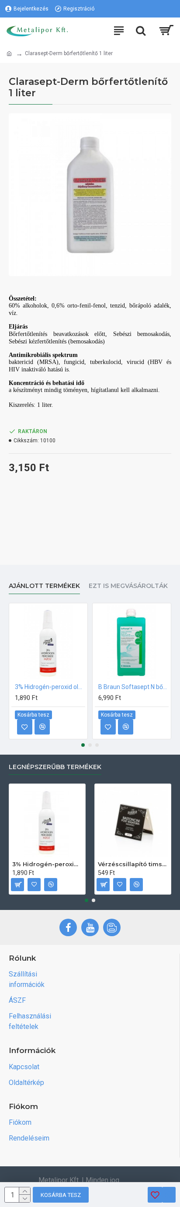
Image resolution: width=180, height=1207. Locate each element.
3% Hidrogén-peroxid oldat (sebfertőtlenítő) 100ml (50, 686)
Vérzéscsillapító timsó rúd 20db (133, 864)
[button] (83, 745)
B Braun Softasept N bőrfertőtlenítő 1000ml (133, 686)
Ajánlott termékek (44, 586)
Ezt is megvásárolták (128, 586)
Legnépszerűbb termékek (55, 767)
